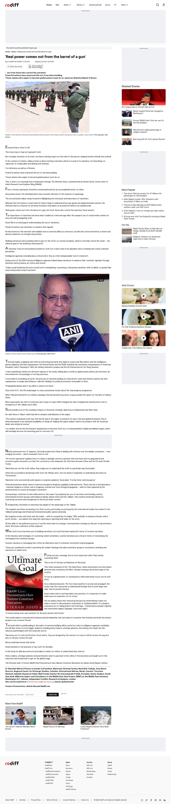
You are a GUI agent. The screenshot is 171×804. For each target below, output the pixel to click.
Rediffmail (48, 765)
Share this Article (16, 66)
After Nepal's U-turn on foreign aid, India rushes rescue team (144, 212)
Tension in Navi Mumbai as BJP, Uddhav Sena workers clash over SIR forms (142, 206)
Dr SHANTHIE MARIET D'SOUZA (19, 61)
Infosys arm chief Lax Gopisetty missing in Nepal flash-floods (144, 217)
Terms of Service (52, 800)
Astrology (69, 786)
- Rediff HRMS (49, 777)
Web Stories (128, 285)
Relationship (112, 774)
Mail (57, 5)
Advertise (22, 800)
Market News (91, 771)
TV (115, 5)
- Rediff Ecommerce (51, 774)
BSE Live (90, 765)
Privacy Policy (36, 800)
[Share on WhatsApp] (142, 800)
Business (69, 768)
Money (79, 5)
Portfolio (90, 777)
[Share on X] (147, 800)
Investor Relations (69, 800)
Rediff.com (103, 800)
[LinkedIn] (165, 800)
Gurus (107, 5)
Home (49, 5)
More (123, 5)
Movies (68, 771)
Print (65, 694)
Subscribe (53, 695)
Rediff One (48, 768)
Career (110, 771)
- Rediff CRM (49, 780)
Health (110, 765)
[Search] (157, 5)
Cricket (68, 777)
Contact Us (85, 800)
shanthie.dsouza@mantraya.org (40, 682)
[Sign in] (164, 5)
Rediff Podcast (71, 789)
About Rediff (9, 800)
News (66, 5)
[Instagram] (156, 800)
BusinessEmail (95, 5)
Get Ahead (69, 780)
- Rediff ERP (49, 783)
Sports (68, 774)
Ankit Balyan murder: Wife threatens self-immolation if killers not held (141, 200)
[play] (143, 296)
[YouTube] (160, 800)
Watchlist (90, 774)
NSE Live (90, 768)
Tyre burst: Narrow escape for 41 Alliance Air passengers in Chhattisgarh (143, 194)
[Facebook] (151, 800)
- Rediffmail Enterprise (52, 771)
